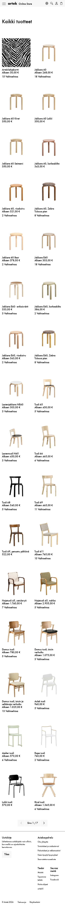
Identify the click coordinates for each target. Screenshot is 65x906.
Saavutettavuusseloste (47, 859)
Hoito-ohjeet (43, 884)
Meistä (40, 872)
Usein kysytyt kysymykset (48, 855)
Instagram (54, 875)
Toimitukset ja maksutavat (48, 846)
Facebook (54, 879)
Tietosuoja (22, 902)
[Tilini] (56, 3)
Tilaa (6, 854)
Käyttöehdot (35, 902)
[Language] (47, 3)
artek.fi (40, 889)
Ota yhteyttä (43, 842)
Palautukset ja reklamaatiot (49, 850)
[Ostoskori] (61, 3)
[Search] (51, 3)
